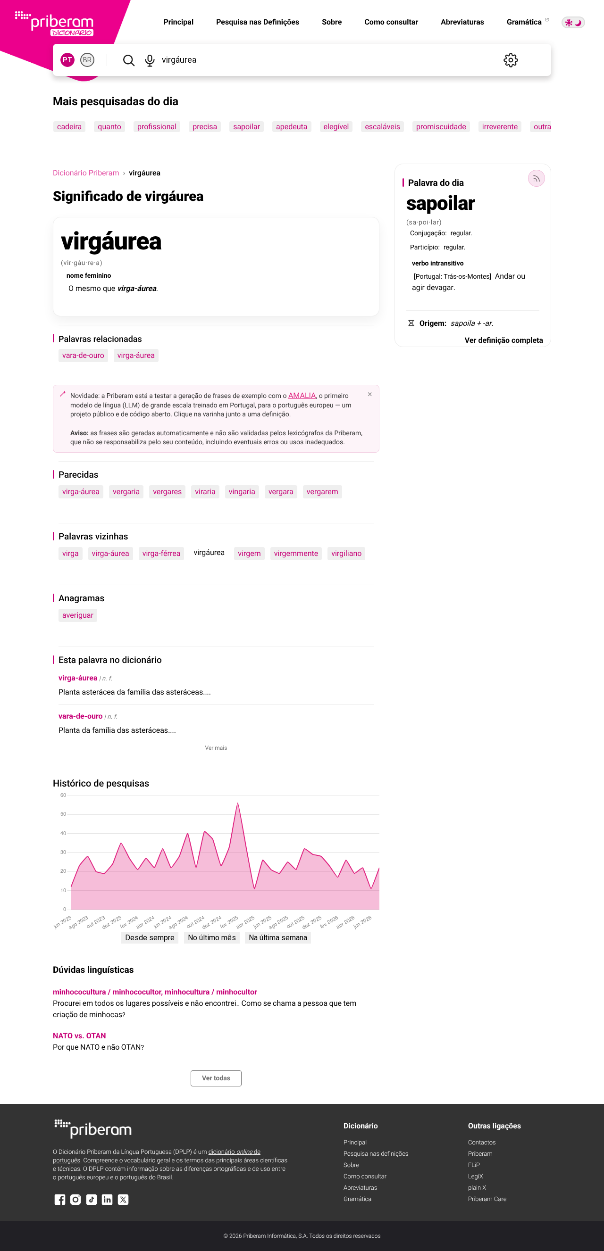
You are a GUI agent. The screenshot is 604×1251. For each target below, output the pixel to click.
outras (544, 126)
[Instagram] (75, 1204)
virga (70, 553)
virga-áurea (136, 355)
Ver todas (216, 1078)
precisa (205, 126)
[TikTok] (91, 1204)
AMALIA (302, 395)
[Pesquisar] (128, 60)
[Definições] (510, 60)
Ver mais (216, 748)
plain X (477, 1188)
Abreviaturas (462, 21)
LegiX (475, 1176)
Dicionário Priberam (86, 172)
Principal (355, 1142)
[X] (123, 1204)
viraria (205, 491)
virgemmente (296, 553)
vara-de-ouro (83, 355)
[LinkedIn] (107, 1204)
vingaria (242, 491)
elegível (336, 126)
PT (67, 60)
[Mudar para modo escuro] (573, 22)
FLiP (474, 1165)
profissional (156, 126)
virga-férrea (162, 553)
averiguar (77, 615)
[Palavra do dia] (536, 178)
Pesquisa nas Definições (257, 21)
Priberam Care (487, 1199)
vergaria (126, 491)
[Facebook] (60, 1204)
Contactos (482, 1142)
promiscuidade (441, 126)
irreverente (500, 126)
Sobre (332, 21)
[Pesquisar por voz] (150, 60)
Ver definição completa (504, 340)
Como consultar (391, 21)
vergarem (322, 491)
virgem (249, 553)
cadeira (69, 126)
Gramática (525, 21)
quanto (109, 126)
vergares (167, 491)
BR (87, 60)
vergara (281, 491)
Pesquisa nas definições (376, 1154)
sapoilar (246, 126)
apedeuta (291, 126)
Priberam (480, 1154)
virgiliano (346, 553)
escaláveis (382, 126)
